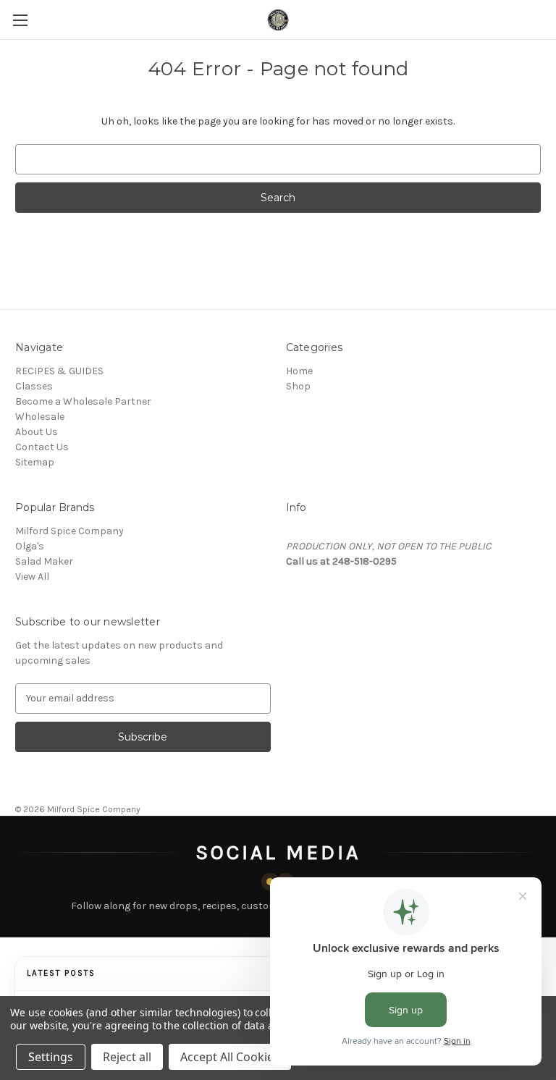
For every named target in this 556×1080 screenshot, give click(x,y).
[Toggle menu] (20, 20)
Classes (34, 386)
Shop (298, 386)
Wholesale (39, 416)
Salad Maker (44, 561)
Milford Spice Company (69, 531)
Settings (50, 1057)
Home (299, 371)
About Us (36, 432)
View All (32, 576)
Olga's (29, 546)
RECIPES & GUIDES (59, 371)
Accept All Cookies (229, 1057)
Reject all (127, 1057)
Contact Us (42, 447)
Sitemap (34, 462)
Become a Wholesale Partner (83, 401)
